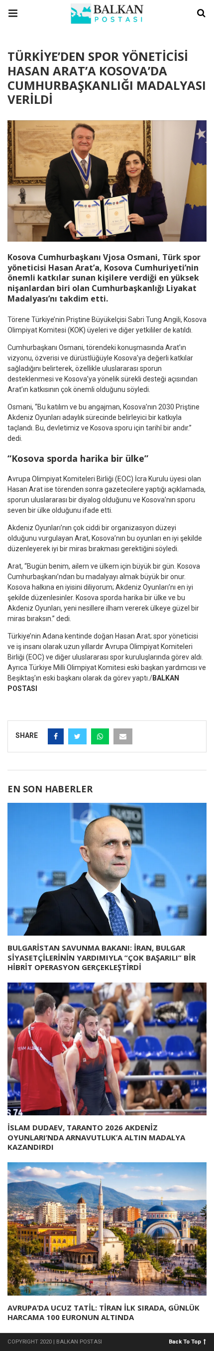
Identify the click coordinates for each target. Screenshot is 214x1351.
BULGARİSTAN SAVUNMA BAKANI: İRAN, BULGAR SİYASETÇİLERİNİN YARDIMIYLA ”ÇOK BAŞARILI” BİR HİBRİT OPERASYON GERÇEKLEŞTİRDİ (101, 957)
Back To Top (185, 1341)
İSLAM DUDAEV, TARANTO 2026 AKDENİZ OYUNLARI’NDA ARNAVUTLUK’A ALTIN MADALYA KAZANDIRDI (96, 1137)
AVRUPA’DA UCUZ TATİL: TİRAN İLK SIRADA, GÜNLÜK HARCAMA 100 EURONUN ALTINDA (103, 1313)
